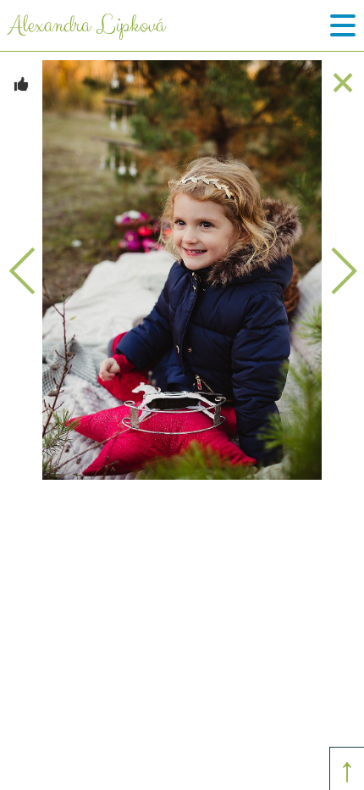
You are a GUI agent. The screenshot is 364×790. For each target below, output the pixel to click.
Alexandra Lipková (86, 25)
